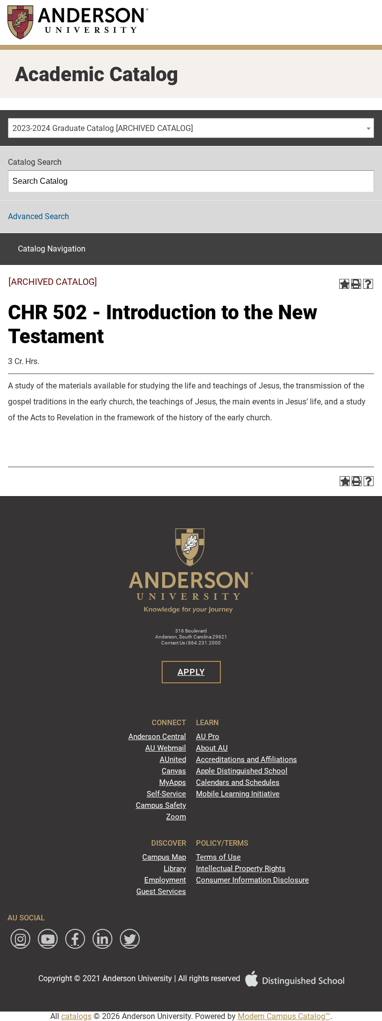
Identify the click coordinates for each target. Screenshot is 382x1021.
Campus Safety (161, 805)
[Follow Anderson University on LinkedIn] (102, 939)
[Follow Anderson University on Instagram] (20, 939)
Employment (165, 880)
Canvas (174, 770)
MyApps (172, 782)
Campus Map (164, 857)
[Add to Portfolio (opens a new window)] (344, 284)
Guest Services (161, 891)
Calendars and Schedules (238, 782)
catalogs (76, 1016)
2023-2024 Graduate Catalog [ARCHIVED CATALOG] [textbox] (102, 128)
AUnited (173, 759)
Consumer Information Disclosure (252, 880)
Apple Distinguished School (241, 770)
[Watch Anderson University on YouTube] (48, 939)
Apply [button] (191, 672)
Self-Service (166, 793)
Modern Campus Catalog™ (284, 1016)
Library (175, 868)
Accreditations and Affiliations (246, 759)
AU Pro (207, 736)
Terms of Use (218, 857)
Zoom (176, 816)
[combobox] (191, 128)
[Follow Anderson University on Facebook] (75, 939)
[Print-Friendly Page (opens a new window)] (356, 284)
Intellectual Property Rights (241, 868)
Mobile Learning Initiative (238, 793)
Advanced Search (38, 216)
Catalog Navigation (52, 249)
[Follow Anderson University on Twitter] (130, 939)
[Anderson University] (77, 22)
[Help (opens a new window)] (368, 284)
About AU (212, 748)
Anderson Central (157, 736)
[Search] (363, 181)
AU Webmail (165, 748)
